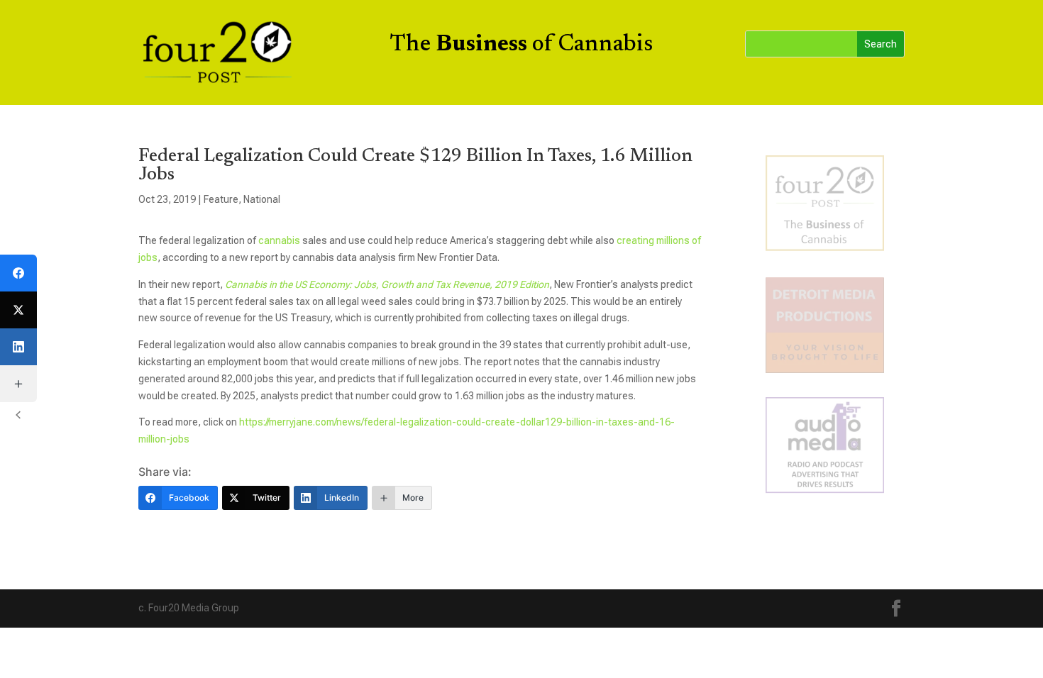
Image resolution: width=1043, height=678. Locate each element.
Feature (221, 199)
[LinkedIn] (18, 346)
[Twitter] (18, 309)
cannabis (279, 240)
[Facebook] (18, 273)
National (261, 199)
